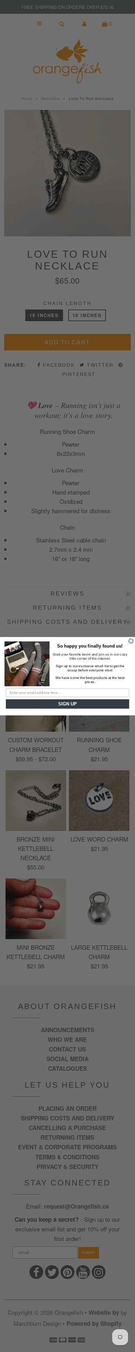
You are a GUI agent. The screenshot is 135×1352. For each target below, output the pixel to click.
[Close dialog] (131, 641)
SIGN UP (67, 703)
